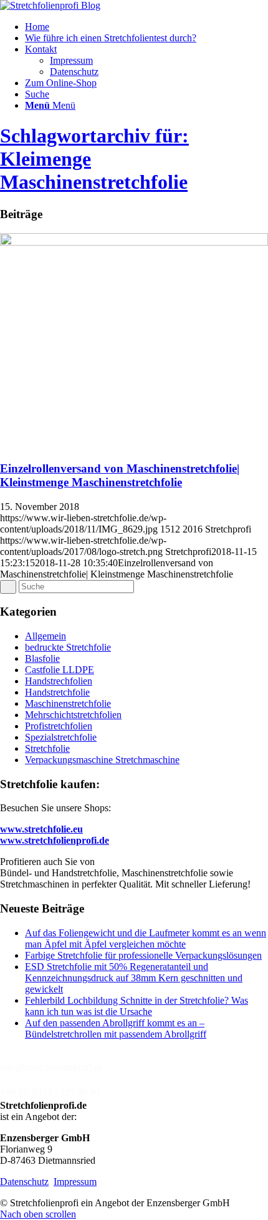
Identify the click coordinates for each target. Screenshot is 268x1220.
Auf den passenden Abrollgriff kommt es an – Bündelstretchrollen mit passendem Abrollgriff (115, 1028)
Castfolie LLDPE (59, 669)
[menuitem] (146, 26)
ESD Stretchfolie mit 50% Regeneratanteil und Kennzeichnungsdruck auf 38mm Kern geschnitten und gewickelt (133, 977)
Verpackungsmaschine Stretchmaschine (102, 759)
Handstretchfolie (57, 692)
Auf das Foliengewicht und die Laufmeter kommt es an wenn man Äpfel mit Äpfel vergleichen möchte (145, 938)
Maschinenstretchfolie (68, 703)
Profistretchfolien (58, 726)
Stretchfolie (47, 748)
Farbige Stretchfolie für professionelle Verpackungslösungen (143, 955)
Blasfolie (42, 658)
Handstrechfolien (58, 681)
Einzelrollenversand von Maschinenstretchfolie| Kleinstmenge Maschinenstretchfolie (119, 475)
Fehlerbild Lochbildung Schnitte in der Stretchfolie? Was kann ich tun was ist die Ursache (136, 1006)
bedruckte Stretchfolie (68, 647)
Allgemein (45, 636)
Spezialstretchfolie (61, 737)
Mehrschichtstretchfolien (73, 714)
